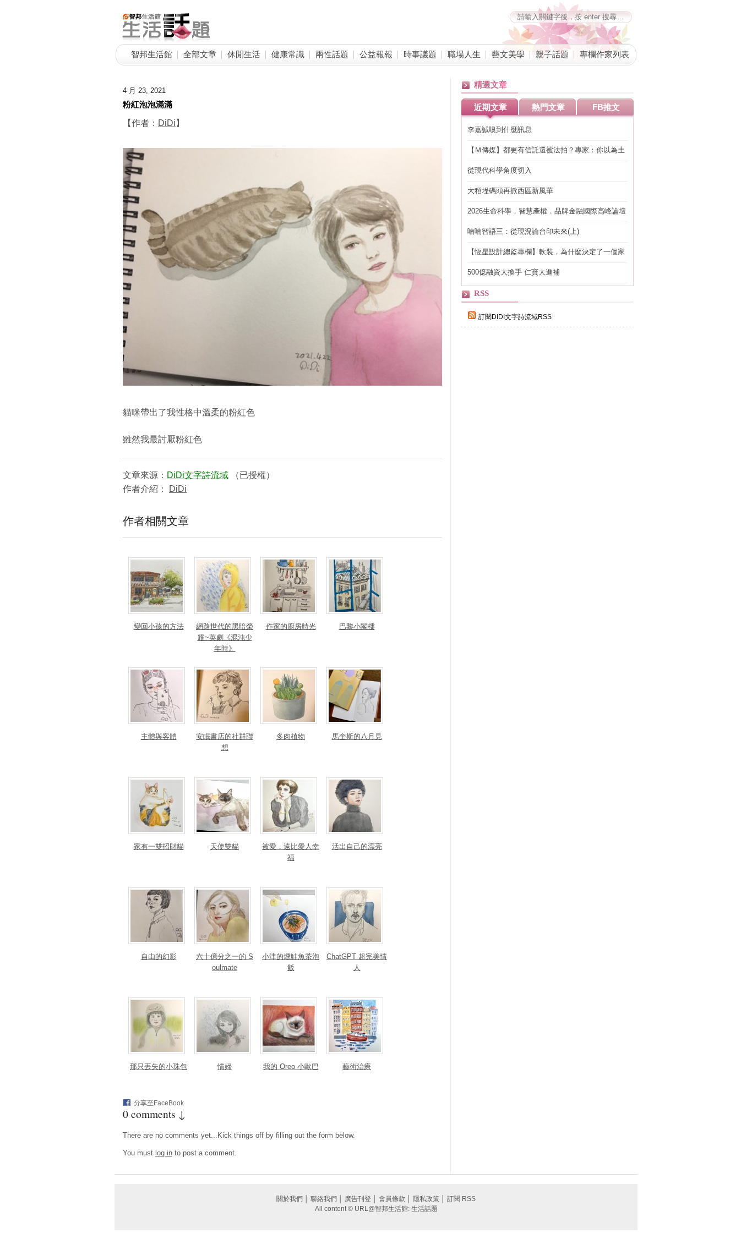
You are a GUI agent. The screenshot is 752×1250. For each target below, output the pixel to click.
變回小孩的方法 (159, 626)
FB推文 (606, 107)
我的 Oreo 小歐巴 (291, 1066)
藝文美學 (508, 53)
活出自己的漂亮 (357, 846)
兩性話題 (331, 53)
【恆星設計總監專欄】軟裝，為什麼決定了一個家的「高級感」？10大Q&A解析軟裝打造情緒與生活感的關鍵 (546, 252)
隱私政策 (426, 1199)
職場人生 (464, 53)
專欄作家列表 (604, 53)
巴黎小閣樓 (357, 626)
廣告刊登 (358, 1199)
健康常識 (287, 53)
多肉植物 (290, 736)
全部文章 (199, 53)
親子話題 (552, 53)
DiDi (167, 123)
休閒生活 (243, 53)
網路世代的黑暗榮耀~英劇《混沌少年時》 (224, 637)
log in (163, 1153)
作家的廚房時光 (291, 626)
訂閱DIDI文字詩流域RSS (515, 317)
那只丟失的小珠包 (158, 1066)
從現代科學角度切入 (499, 170)
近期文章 (490, 107)
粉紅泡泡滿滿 (147, 104)
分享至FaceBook (159, 1103)
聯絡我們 (323, 1199)
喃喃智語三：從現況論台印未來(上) (523, 231)
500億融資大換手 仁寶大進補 (513, 272)
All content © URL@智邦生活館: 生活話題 (376, 1209)
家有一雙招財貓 (159, 846)
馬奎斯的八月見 (357, 736)
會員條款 (392, 1199)
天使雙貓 (224, 846)
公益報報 (376, 53)
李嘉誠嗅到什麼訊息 (499, 129)
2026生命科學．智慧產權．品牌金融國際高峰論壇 (546, 211)
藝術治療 (356, 1066)
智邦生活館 (151, 53)
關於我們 (289, 1199)
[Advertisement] (543, 526)
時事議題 (420, 53)
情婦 (224, 1066)
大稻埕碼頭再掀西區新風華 (510, 191)
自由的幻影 (159, 956)
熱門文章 (548, 107)
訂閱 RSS (461, 1199)
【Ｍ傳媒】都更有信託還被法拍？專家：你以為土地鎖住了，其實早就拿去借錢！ (546, 150)
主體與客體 (159, 736)
